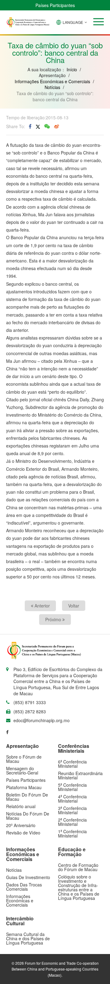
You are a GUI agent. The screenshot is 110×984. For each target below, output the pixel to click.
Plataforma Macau (24, 787)
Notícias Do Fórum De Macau (27, 816)
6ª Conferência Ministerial (72, 764)
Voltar (73, 606)
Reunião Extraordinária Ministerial (80, 775)
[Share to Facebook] (30, 126)
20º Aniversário (20, 825)
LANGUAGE (73, 22)
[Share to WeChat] (47, 126)
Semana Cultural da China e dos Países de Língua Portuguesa (28, 938)
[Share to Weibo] (56, 126)
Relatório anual (20, 806)
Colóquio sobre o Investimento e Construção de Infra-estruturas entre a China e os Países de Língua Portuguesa (78, 887)
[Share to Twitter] (38, 126)
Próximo (53, 619)
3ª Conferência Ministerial (72, 810)
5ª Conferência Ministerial (72, 787)
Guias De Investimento (28, 877)
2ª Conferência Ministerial (72, 822)
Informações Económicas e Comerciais (52, 81)
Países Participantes (55, 5)
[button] (98, 21)
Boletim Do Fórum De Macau (27, 797)
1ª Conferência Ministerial (72, 833)
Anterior (41, 606)
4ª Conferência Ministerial (72, 798)
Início (72, 69)
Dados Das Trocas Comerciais (24, 887)
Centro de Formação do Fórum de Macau (78, 867)
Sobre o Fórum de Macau (24, 759)
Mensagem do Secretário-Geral (22, 770)
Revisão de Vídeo (23, 833)
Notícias (52, 87)
